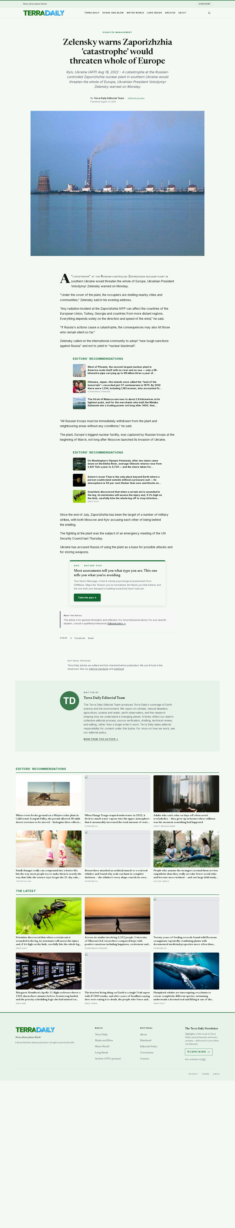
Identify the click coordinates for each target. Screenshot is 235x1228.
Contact (144, 1058)
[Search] (209, 13)
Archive (170, 13)
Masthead (145, 1040)
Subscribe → (198, 1052)
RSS (204, 1059)
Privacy (193, 1074)
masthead (119, 669)
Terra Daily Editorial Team (109, 98)
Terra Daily (92, 13)
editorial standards (98, 669)
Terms (205, 1074)
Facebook (80, 638)
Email (91, 638)
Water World (135, 13)
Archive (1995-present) (108, 1058)
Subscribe (204, 4)
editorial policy (97, 732)
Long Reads (154, 13)
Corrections (146, 1052)
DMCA (216, 1074)
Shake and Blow (113, 13)
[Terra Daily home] (43, 13)
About (182, 13)
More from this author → (101, 739)
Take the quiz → (87, 597)
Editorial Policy (148, 1046)
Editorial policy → (117, 623)
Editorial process (136, 98)
